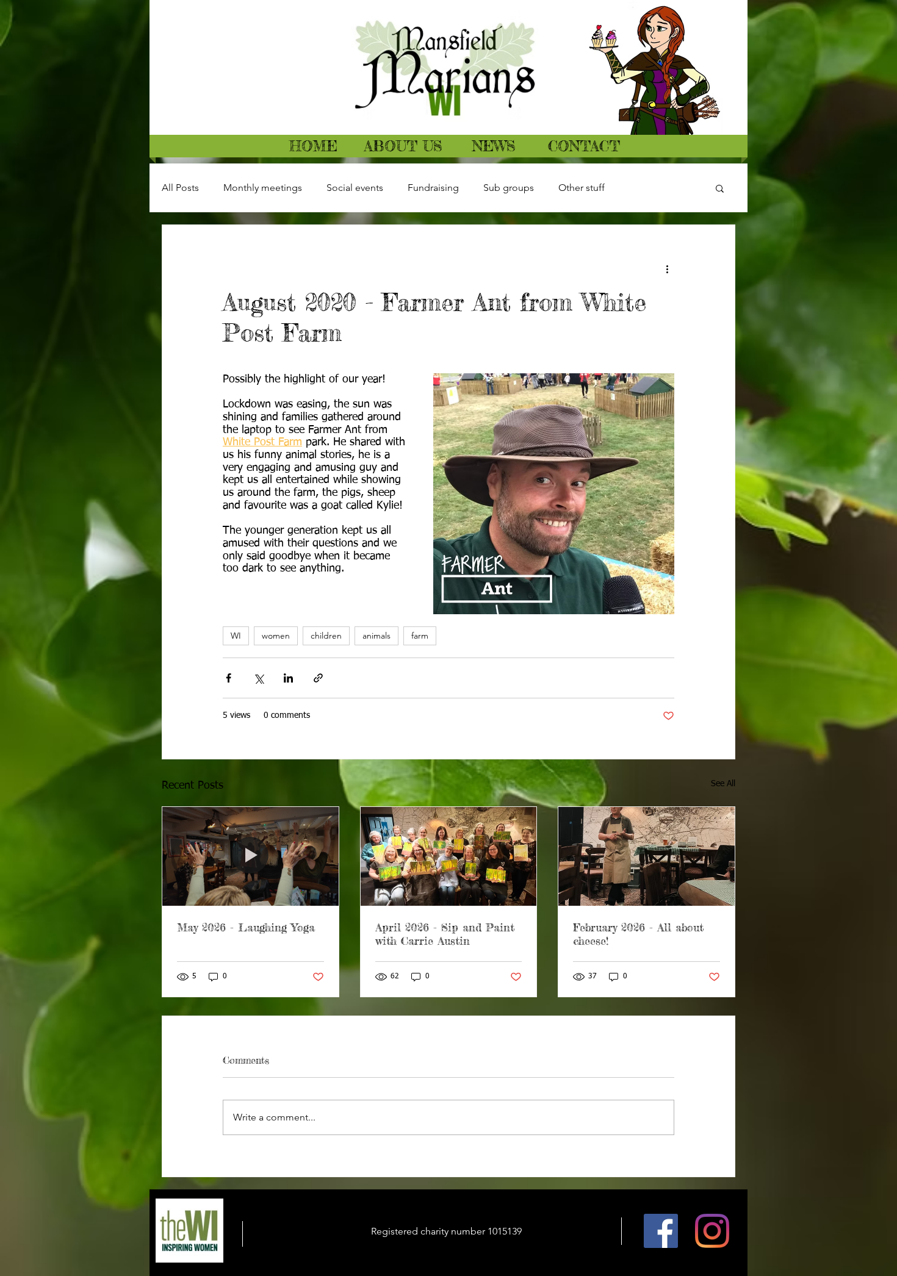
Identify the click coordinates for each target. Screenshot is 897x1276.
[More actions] (667, 269)
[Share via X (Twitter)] (258, 678)
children (326, 635)
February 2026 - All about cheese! (638, 933)
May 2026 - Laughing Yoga (246, 927)
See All (723, 784)
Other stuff (581, 187)
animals (376, 635)
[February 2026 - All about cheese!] (646, 856)
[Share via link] (318, 678)
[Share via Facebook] (228, 678)
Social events (354, 187)
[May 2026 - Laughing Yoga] (250, 856)
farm (419, 635)
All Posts (180, 187)
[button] (720, 188)
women (276, 635)
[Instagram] (712, 1231)
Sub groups (508, 187)
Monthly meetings (262, 187)
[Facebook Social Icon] (661, 1231)
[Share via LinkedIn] (288, 678)
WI (236, 635)
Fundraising (433, 187)
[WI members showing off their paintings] (449, 856)
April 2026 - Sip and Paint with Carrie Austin (444, 933)
